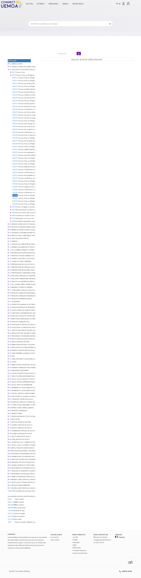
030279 (15, 178)
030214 (15, 83)
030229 (15, 101)
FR (117, 3)
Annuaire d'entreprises (80, 553)
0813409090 (11, 505)
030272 (15, 169)
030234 (15, 112)
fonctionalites (78, 535)
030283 (15, 187)
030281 (15, 181)
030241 (15, 124)
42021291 (11, 513)
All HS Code (12, 61)
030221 (15, 89)
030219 (15, 86)
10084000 (11, 491)
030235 (15, 115)
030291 (15, 198)
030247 (15, 141)
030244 (15, 132)
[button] (123, 3)
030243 (15, 129)
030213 (15, 80)
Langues (118, 535)
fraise (10, 499)
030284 (15, 190)
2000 (9, 522)
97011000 (11, 516)
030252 (15, 149)
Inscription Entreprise (79, 550)
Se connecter (55, 537)
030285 (15, 192)
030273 (15, 172)
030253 (15, 152)
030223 (15, 95)
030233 (15, 109)
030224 (15, 98)
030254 (15, 155)
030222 (15, 92)
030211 (15, 78)
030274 (15, 175)
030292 (15, 201)
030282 (15, 184)
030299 (15, 204)
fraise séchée (11, 502)
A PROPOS (11, 534)
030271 (15, 167)
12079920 (11, 510)
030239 (15, 121)
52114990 (11, 519)
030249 (15, 144)
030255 (15, 158)
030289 (15, 195)
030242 (15, 126)
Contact (102, 535)
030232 (15, 106)
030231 (15, 103)
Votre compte (55, 540)
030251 (15, 146)
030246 (15, 138)
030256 (15, 161)
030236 (15, 118)
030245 (15, 135)
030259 (15, 164)
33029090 (11, 508)
